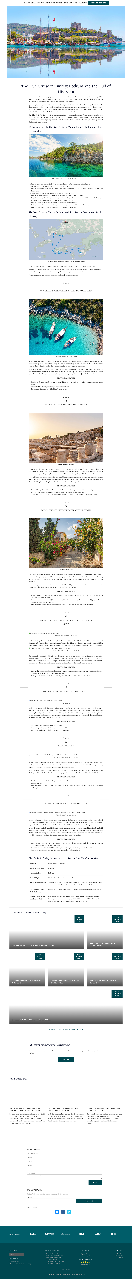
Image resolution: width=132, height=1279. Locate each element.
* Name (29, 1157)
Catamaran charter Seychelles (55, 1261)
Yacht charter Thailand (53, 1263)
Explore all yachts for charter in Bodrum (66, 1029)
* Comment (31, 1173)
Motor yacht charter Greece (54, 1255)
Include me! (88, 1201)
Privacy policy (66, 1274)
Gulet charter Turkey (52, 1259)
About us (120, 1254)
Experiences (119, 1255)
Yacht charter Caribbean (53, 1257)
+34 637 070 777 (16, 1261)
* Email (29, 1165)
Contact (120, 1257)
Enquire (66, 1060)
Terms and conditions (78, 1274)
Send (95, 1182)
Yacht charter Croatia (52, 1254)
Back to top (65, 1269)
